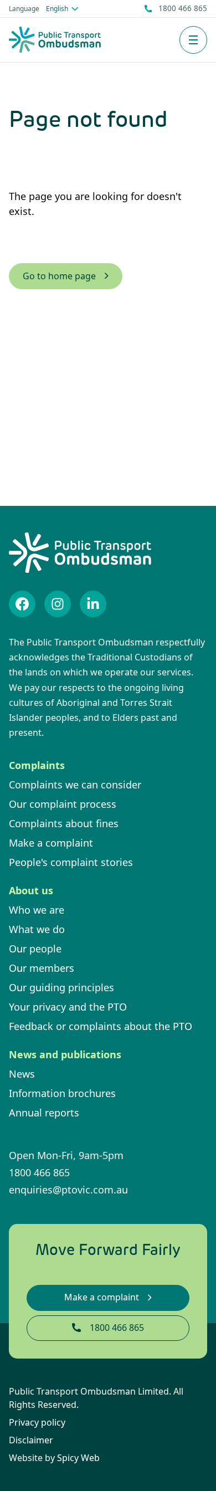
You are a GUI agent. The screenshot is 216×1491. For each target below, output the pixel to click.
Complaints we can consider (75, 784)
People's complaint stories (71, 862)
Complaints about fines (64, 823)
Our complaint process (62, 804)
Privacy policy (37, 1422)
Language (24, 8)
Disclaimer (31, 1440)
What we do (37, 929)
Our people (35, 948)
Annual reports (44, 1112)
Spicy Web (78, 1458)
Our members (41, 968)
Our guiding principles (61, 987)
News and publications (65, 1054)
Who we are (36, 909)
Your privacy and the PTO (68, 1006)
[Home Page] (55, 40)
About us (31, 890)
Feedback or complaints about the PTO (100, 1026)
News (22, 1073)
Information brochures (62, 1093)
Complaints (37, 765)
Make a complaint (51, 842)
